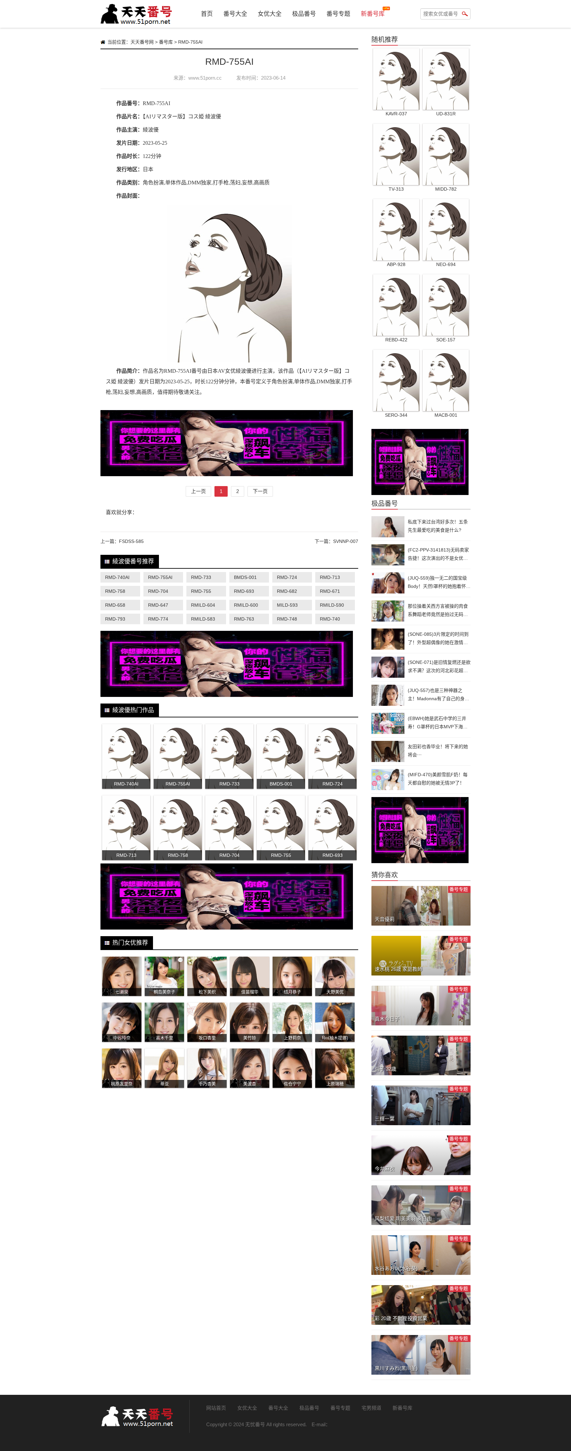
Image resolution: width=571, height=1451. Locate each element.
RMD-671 (330, 591)
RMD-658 (115, 605)
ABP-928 (396, 264)
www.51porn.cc (205, 78)
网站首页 (216, 1408)
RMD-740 (330, 619)
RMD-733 (201, 577)
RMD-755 (201, 591)
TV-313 (396, 189)
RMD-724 (287, 577)
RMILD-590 (332, 605)
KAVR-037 (396, 113)
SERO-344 (396, 415)
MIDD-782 (446, 189)
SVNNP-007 (345, 541)
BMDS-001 (245, 577)
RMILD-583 (203, 619)
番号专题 (338, 14)
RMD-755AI (160, 577)
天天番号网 (142, 42)
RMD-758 (115, 591)
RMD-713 (330, 577)
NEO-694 (446, 264)
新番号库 (373, 14)
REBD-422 (396, 339)
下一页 (260, 491)
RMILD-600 (246, 605)
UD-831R (446, 113)
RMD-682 (287, 591)
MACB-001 (446, 415)
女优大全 (270, 14)
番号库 (166, 42)
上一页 (198, 491)
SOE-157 (445, 339)
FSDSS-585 (131, 541)
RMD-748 (287, 619)
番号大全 (235, 14)
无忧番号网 (136, 1416)
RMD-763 (244, 619)
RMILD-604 (203, 605)
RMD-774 (158, 619)
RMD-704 (158, 591)
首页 (207, 14)
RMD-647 (158, 605)
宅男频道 (371, 1408)
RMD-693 (244, 591)
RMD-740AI (117, 577)
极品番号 (304, 14)
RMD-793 (115, 619)
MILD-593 (287, 605)
